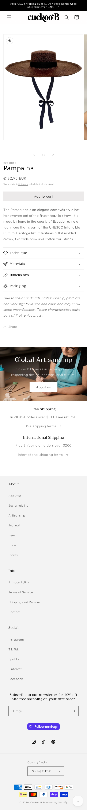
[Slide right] (53, 154)
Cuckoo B (36, 802)
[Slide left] (34, 154)
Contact (14, 612)
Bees (12, 535)
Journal (14, 525)
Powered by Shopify (55, 802)
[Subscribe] (73, 711)
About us (43, 387)
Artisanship (16, 515)
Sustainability (18, 505)
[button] (9, 17)
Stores (13, 555)
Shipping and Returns (24, 602)
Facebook (15, 679)
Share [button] (12, 327)
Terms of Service (20, 592)
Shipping (23, 183)
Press (12, 545)
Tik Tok (13, 649)
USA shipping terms (40, 426)
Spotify (13, 659)
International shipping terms (40, 454)
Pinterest (15, 669)
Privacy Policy (18, 582)
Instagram (16, 639)
